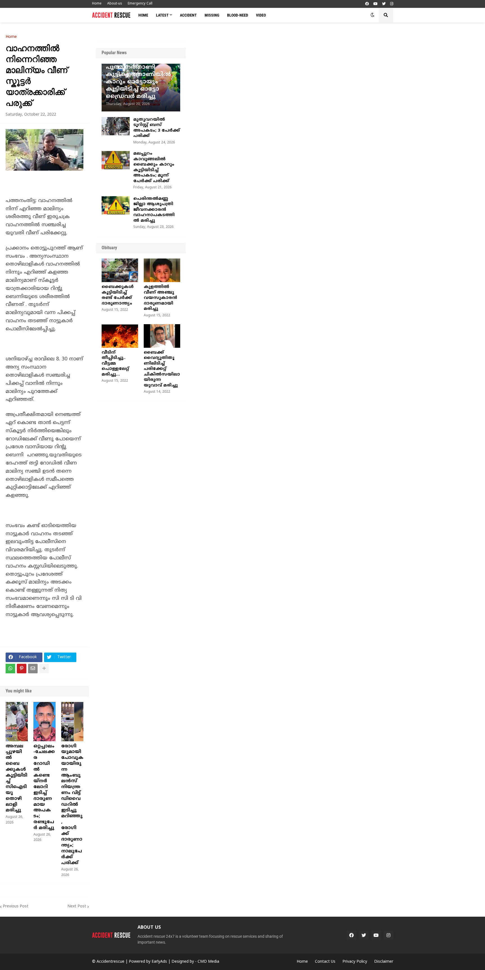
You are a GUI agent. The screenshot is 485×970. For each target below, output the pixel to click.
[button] (372, 15)
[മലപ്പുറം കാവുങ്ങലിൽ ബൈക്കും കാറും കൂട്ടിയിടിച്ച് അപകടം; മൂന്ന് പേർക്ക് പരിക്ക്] (116, 160)
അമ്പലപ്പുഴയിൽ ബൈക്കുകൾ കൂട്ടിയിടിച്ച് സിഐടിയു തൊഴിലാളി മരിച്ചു (16, 778)
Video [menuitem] (261, 15)
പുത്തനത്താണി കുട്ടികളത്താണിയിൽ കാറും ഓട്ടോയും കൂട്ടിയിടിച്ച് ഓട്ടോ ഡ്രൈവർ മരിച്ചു (138, 82)
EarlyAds (159, 961)
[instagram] (391, 4)
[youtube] (375, 4)
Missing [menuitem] (212, 15)
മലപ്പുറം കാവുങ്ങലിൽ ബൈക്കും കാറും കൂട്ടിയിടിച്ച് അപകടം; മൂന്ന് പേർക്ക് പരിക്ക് (153, 167)
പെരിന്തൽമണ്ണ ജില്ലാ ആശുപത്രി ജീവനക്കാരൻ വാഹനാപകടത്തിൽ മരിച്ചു (154, 209)
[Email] (33, 668)
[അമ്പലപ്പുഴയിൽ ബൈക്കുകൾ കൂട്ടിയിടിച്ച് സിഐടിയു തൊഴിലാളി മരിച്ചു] (17, 721)
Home (97, 4)
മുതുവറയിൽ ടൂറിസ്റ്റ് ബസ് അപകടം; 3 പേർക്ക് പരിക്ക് (156, 128)
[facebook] (367, 4)
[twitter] (384, 4)
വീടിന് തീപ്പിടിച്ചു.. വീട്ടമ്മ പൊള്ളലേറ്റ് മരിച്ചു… (115, 363)
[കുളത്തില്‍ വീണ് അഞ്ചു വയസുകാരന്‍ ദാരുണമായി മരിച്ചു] (162, 270)
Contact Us (325, 961)
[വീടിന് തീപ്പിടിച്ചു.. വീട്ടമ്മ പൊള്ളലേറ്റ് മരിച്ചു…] (120, 336)
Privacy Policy (354, 961)
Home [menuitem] (143, 15)
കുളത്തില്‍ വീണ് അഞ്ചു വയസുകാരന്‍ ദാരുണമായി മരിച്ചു (160, 298)
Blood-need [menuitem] (237, 15)
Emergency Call (140, 4)
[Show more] (44, 668)
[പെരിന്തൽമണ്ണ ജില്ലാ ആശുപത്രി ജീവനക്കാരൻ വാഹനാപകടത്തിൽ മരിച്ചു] (116, 205)
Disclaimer (383, 961)
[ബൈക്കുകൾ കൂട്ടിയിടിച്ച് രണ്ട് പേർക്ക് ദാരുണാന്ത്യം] (120, 270)
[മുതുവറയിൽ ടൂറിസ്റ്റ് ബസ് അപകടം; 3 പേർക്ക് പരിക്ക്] (116, 126)
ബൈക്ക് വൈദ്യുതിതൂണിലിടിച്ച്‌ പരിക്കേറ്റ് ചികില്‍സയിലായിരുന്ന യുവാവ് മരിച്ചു (162, 369)
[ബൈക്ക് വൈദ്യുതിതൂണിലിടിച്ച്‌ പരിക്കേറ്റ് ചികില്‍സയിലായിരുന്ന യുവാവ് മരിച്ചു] (162, 336)
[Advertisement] (335, 71)
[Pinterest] (21, 668)
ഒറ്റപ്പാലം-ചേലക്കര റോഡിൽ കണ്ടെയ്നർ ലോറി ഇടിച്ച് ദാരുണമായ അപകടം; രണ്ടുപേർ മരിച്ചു (44, 787)
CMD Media (208, 961)
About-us (114, 4)
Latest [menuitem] (162, 15)
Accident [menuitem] (188, 15)
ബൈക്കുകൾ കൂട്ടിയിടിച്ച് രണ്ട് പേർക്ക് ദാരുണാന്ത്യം (118, 295)
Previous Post (15, 906)
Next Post (76, 906)
